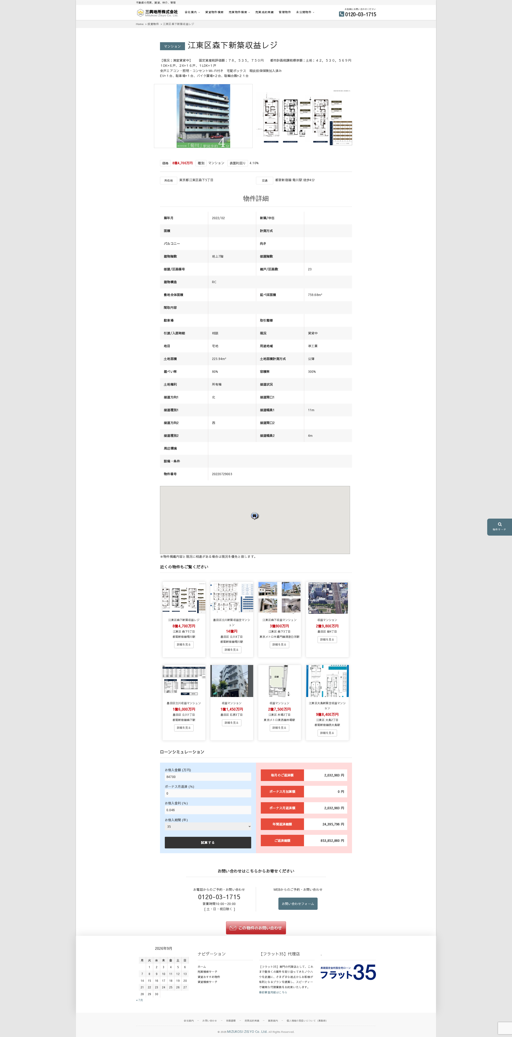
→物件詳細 (183, 644)
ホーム (202, 967)
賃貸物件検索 (214, 12)
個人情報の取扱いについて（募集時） (307, 1020)
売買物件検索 (238, 12)
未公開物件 (304, 12)
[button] (255, 516)
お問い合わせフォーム (298, 903)
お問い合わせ (209, 1020)
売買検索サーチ (207, 972)
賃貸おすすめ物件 (209, 977)
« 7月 (139, 1000)
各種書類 (231, 1020)
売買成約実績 (264, 12)
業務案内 (273, 1020)
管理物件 (285, 12)
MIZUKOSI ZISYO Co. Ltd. (247, 1031)
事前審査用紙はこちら (273, 992)
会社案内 (191, 12)
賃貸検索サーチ (207, 982)
